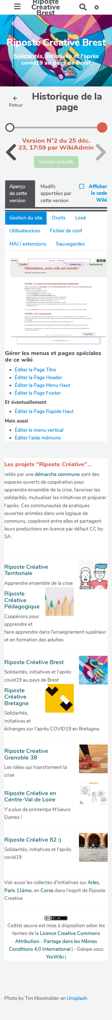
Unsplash (77, 998)
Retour (16, 105)
